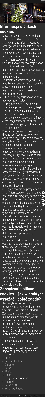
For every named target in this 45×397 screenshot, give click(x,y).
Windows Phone (14, 388)
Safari (8, 368)
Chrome (9, 364)
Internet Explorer (14, 361)
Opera (8, 375)
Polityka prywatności (6, 396)
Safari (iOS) (11, 385)
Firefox (8, 371)
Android (9, 381)
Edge (7, 358)
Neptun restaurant (39, 396)
